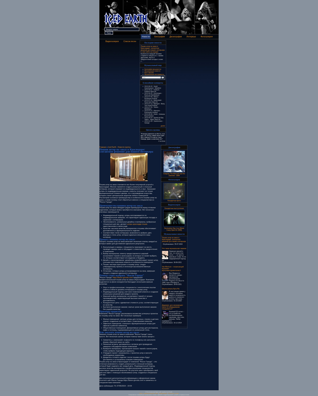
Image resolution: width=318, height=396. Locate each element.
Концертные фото (174, 201)
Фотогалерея (207, 37)
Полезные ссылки (173, 393)
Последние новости (152, 42)
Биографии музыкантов (152, 69)
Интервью (191, 37)
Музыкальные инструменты (154, 74)
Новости (146, 37)
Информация (163, 393)
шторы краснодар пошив (137, 224)
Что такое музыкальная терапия (174, 248)
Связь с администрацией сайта (148, 393)
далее (163, 126)
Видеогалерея (112, 41)
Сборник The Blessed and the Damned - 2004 (174, 174)
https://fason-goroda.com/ (123, 277)
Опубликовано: (169, 244)
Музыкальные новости (152, 71)
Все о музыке (149, 73)
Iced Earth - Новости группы (119, 147)
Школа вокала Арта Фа (170, 289)
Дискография (176, 37)
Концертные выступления (174, 208)
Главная (102, 147)
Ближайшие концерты (153, 82)
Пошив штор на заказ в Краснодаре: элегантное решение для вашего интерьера (153, 48)
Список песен (129, 41)
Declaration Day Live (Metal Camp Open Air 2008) (174, 229)
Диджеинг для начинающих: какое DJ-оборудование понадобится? (172, 307)
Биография (159, 37)
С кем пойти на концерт (149, 52)
